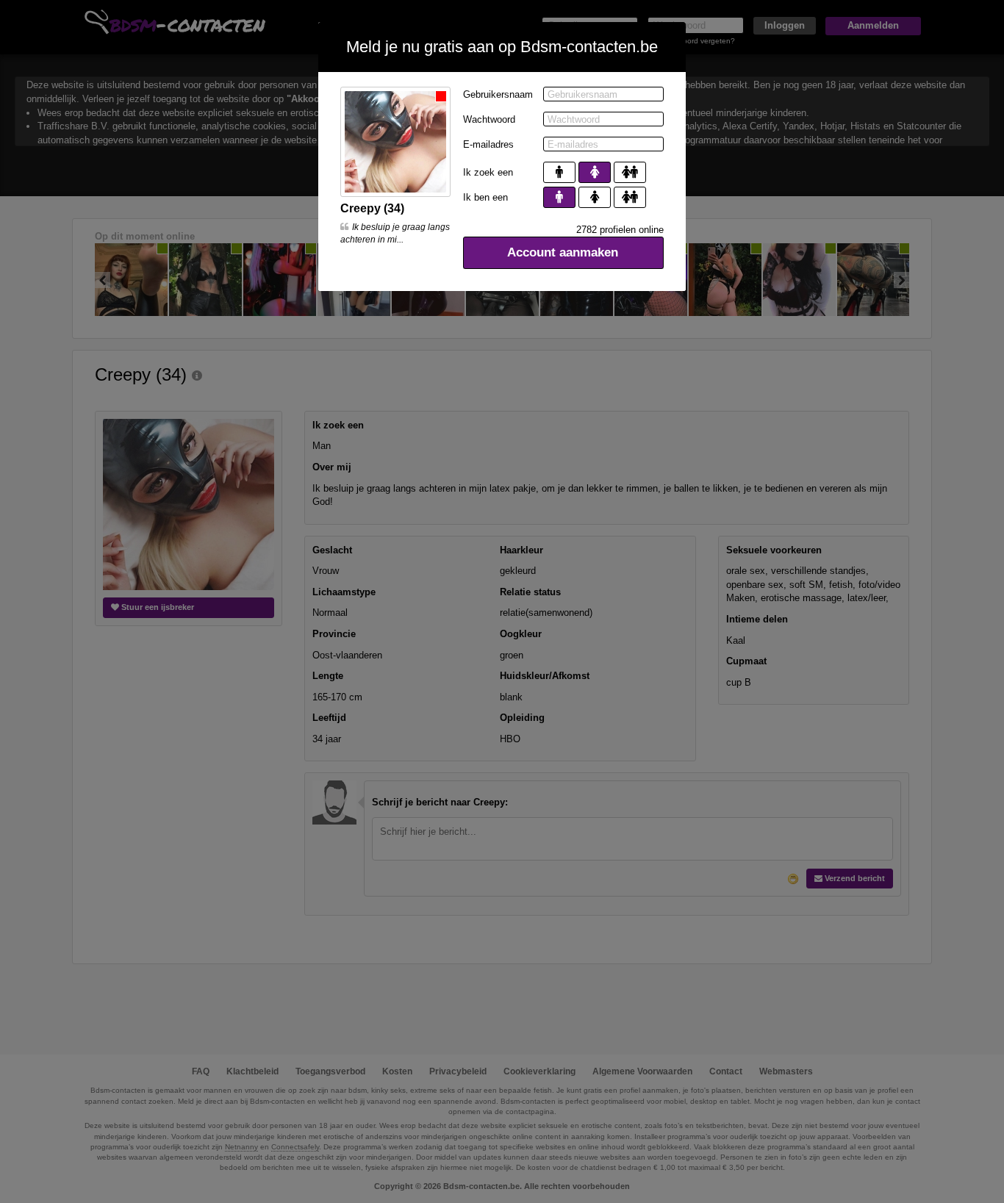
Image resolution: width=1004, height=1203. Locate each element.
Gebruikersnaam (498, 94)
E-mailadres (488, 144)
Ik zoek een (488, 172)
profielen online (620, 229)
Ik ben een (485, 197)
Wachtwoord (489, 119)
